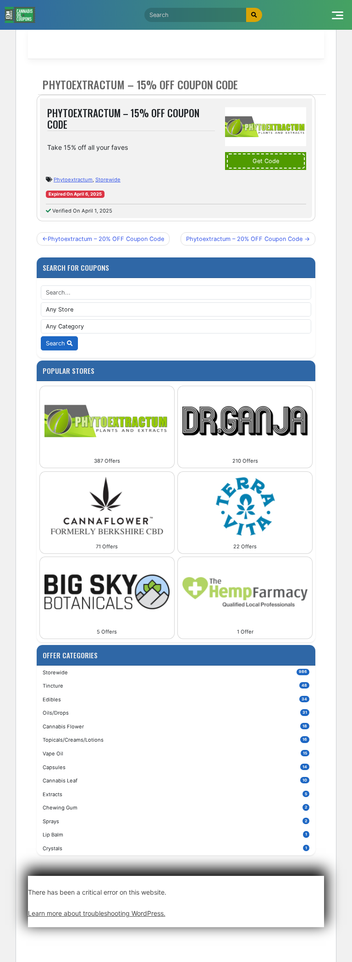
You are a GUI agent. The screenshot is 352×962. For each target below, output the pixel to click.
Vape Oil (175, 753)
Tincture (175, 686)
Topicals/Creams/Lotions (175, 740)
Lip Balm (175, 834)
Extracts (175, 794)
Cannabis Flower (175, 726)
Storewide (108, 179)
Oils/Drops (175, 713)
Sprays (175, 821)
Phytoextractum (73, 179)
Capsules (175, 767)
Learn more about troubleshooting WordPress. (96, 913)
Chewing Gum (175, 807)
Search (56, 343)
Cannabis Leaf (175, 780)
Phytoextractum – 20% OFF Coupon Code (106, 238)
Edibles (175, 699)
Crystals (175, 848)
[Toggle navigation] (337, 15)
